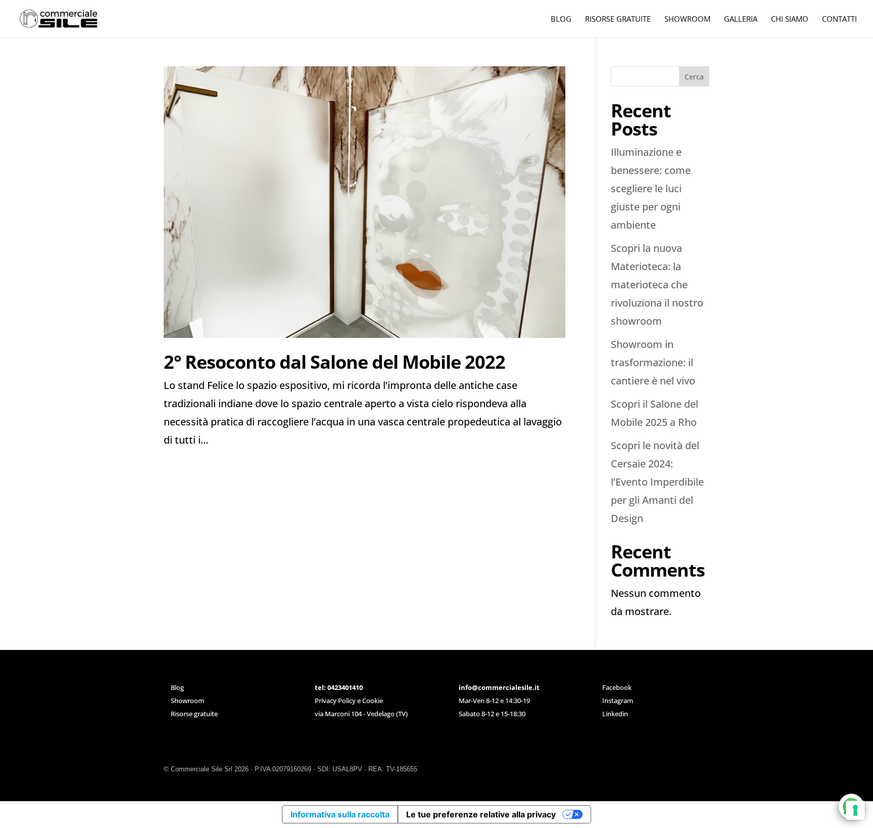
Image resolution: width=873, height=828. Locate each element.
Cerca (694, 76)
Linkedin (615, 713)
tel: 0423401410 (339, 687)
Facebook (617, 687)
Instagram (617, 700)
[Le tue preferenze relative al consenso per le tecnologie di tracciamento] (855, 810)
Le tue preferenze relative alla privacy (481, 814)
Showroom (187, 700)
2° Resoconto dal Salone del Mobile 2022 (334, 362)
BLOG (561, 19)
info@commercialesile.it (499, 687)
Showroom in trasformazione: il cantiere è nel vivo (653, 362)
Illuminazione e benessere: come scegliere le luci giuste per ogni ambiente (651, 188)
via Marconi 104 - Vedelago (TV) (361, 713)
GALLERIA (740, 19)
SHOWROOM (687, 19)
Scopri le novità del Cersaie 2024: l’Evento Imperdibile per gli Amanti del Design (657, 482)
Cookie (372, 700)
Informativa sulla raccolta (340, 814)
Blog (177, 687)
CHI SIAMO (789, 19)
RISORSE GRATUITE (618, 19)
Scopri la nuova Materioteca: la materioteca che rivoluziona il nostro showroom (657, 284)
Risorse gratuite (194, 713)
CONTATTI (839, 19)
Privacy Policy (335, 700)
